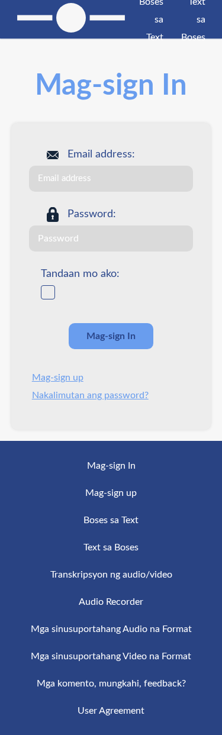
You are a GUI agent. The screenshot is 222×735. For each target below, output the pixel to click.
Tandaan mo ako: (80, 274)
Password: (91, 214)
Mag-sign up (57, 377)
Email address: (101, 154)
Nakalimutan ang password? (90, 395)
